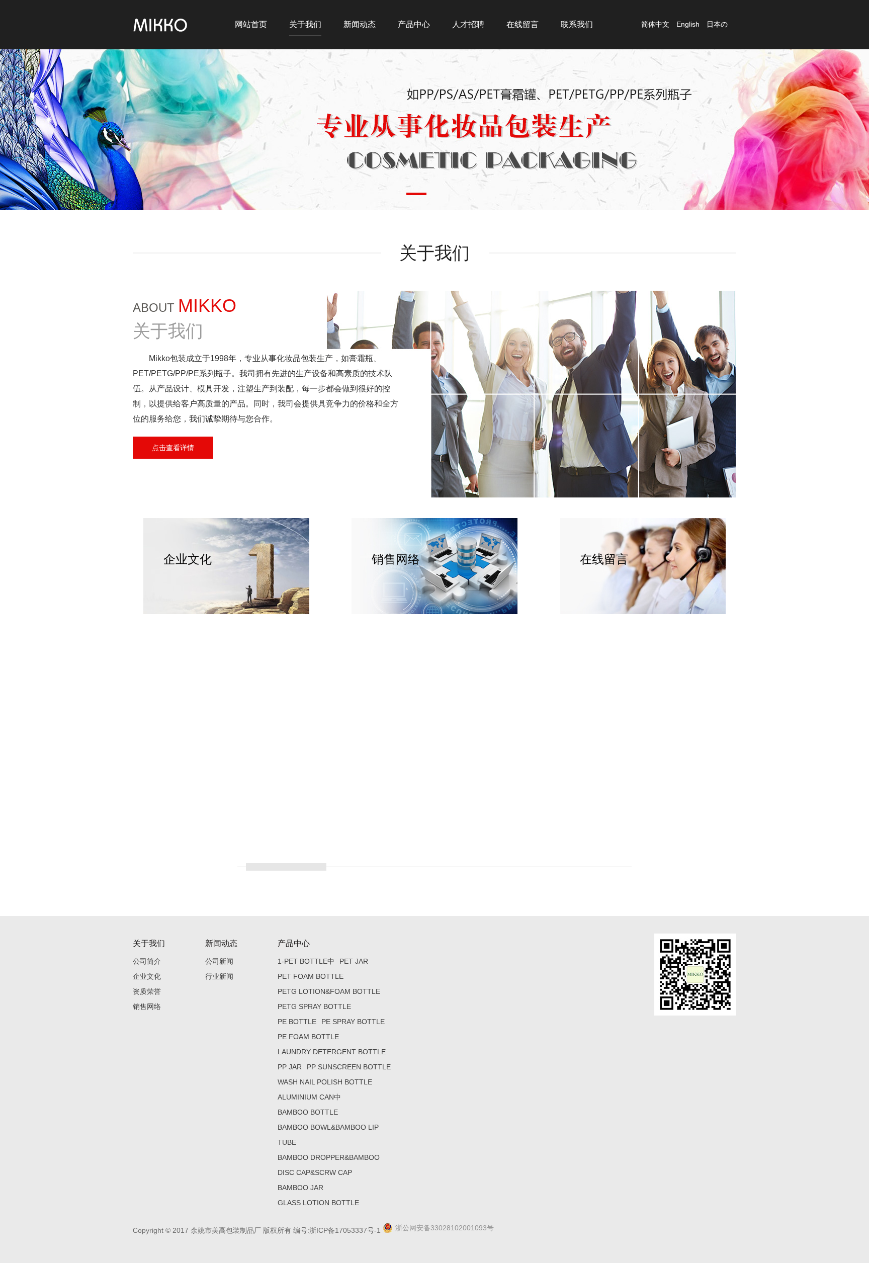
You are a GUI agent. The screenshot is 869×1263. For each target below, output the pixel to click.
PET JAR (353, 961)
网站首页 (251, 24)
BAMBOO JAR (300, 1188)
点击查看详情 (173, 448)
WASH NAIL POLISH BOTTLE (325, 1082)
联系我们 (577, 24)
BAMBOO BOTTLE (308, 1112)
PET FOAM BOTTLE (310, 976)
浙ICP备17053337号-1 (345, 1230)
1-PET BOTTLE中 (306, 961)
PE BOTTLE (297, 1022)
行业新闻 (219, 976)
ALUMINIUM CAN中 (309, 1097)
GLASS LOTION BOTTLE (318, 1203)
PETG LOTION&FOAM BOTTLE (329, 991)
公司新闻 (219, 961)
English (688, 24)
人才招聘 (468, 24)
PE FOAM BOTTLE (308, 1037)
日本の (717, 24)
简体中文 (655, 24)
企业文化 (147, 976)
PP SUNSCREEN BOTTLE (349, 1067)
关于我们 (305, 24)
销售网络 (147, 1006)
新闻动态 (359, 24)
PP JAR (290, 1067)
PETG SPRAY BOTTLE (314, 1006)
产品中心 (414, 24)
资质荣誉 (147, 991)
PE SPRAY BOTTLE (353, 1022)
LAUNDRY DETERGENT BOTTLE (332, 1052)
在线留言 (522, 24)
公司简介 (147, 961)
